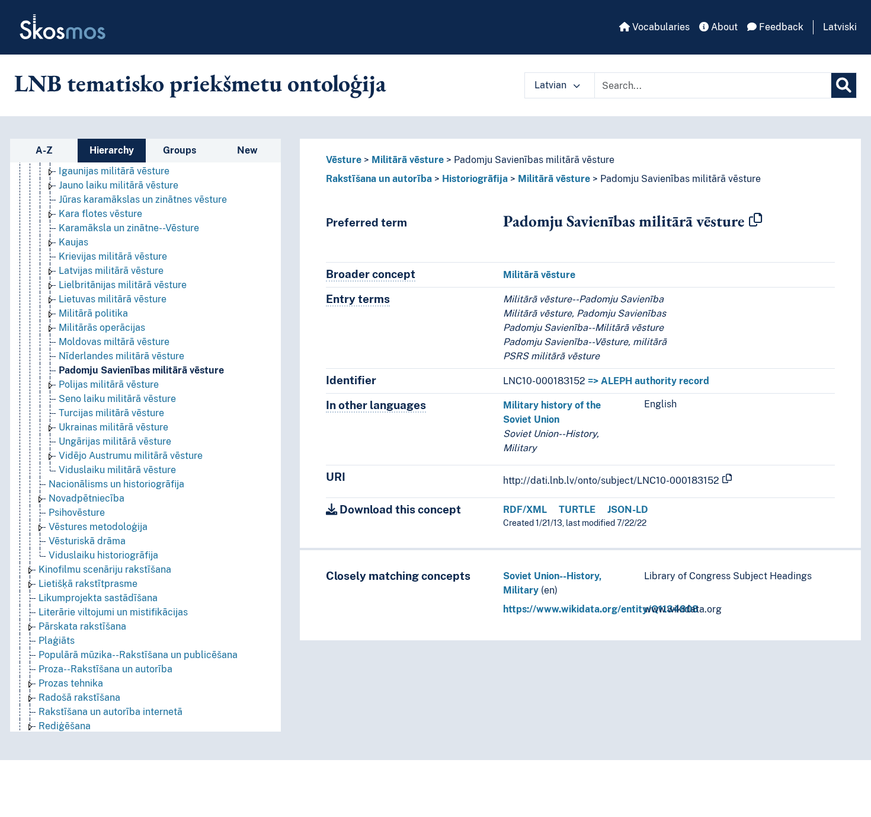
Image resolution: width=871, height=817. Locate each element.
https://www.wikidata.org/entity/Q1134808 (601, 609)
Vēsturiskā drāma (87, 541)
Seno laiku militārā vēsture (117, 398)
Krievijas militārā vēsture (113, 256)
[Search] (844, 85)
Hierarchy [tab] (111, 150)
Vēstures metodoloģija (98, 526)
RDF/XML (525, 509)
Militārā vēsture (408, 159)
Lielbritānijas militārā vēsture (123, 285)
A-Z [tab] (44, 150)
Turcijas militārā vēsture (111, 413)
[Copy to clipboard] (755, 220)
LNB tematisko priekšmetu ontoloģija (200, 83)
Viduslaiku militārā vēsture (117, 469)
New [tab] (247, 150)
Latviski (840, 27)
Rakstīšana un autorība (379, 178)
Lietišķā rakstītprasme (88, 583)
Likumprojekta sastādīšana (98, 598)
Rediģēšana (65, 726)
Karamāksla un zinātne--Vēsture (129, 228)
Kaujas (73, 242)
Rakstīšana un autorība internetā (110, 711)
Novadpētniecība (86, 498)
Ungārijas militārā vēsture (115, 441)
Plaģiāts (57, 640)
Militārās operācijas (102, 327)
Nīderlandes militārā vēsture (121, 356)
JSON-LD (627, 509)
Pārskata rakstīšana (82, 626)
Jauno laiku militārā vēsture (118, 185)
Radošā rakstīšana (79, 697)
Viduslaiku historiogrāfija (103, 555)
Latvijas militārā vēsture (111, 270)
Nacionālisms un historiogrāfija (116, 484)
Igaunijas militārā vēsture (114, 171)
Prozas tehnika (71, 683)
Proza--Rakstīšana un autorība (105, 669)
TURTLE (577, 509)
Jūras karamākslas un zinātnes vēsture (143, 199)
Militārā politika (93, 313)
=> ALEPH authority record (648, 381)
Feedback (780, 27)
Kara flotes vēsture (100, 213)
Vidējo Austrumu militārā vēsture (131, 455)
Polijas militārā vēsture (109, 384)
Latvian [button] (551, 85)
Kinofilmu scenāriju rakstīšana (105, 569)
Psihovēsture (77, 512)
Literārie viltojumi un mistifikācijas (113, 612)
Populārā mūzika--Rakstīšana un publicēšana (138, 654)
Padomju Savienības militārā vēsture (141, 370)
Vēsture (343, 159)
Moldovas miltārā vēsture (114, 341)
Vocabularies (660, 27)
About (723, 27)
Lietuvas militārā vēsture (112, 299)
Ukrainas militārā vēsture (113, 427)
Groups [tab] (179, 150)
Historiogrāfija (475, 178)
